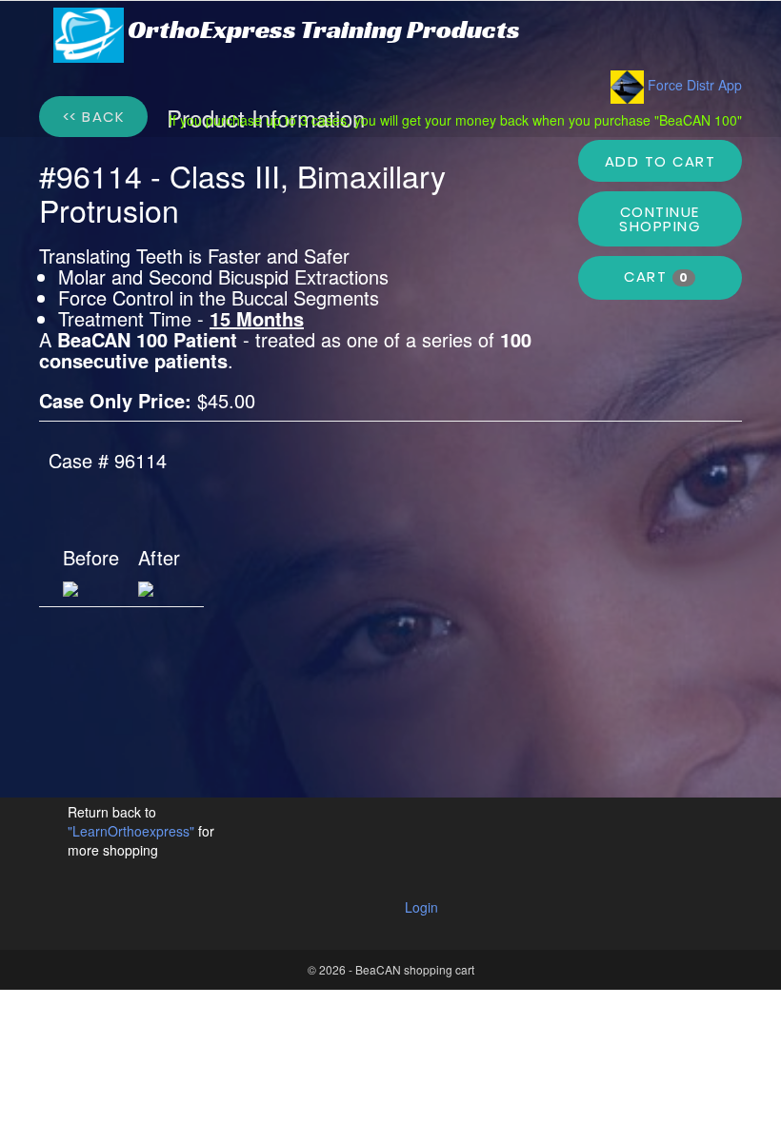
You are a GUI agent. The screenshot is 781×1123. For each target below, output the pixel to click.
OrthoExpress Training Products (324, 30)
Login (421, 906)
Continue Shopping (659, 219)
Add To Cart (660, 161)
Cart (656, 276)
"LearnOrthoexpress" (133, 830)
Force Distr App (693, 84)
